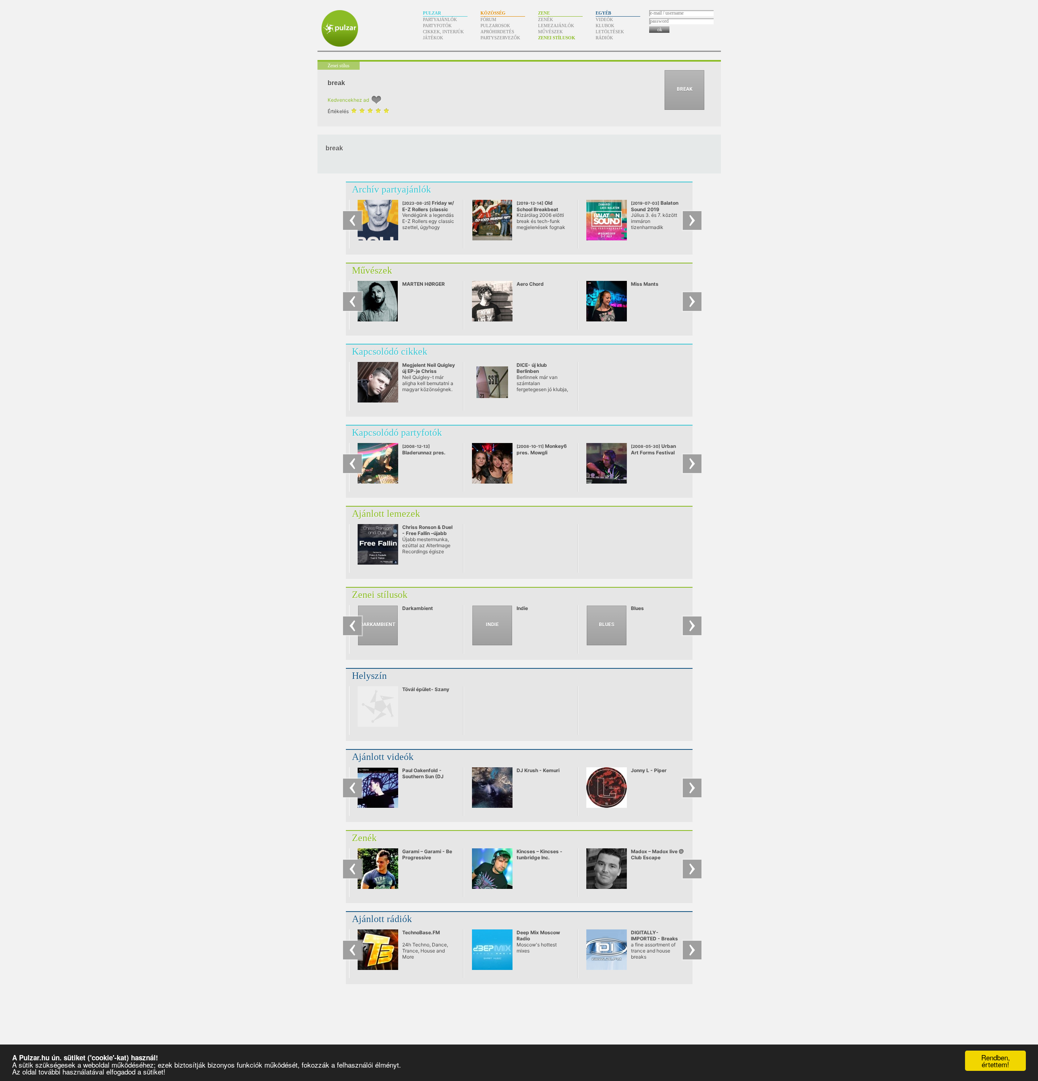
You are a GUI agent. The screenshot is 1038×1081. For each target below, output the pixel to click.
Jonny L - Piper (649, 770)
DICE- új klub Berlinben (532, 368)
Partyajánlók (440, 19)
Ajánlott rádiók (382, 919)
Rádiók (604, 37)
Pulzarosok (495, 25)
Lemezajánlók (556, 25)
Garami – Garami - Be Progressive (427, 854)
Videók (604, 19)
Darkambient (417, 608)
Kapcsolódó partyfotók (397, 432)
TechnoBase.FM (421, 932)
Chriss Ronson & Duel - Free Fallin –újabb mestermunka (427, 533)
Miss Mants (644, 284)
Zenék (545, 19)
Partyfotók (437, 25)
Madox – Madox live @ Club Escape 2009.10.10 (657, 857)
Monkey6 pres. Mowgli (542, 449)
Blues (637, 608)
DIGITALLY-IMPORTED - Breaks (654, 935)
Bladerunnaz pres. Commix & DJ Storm (426, 453)
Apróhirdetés (497, 31)
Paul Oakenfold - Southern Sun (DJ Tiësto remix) (423, 776)
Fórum (488, 19)
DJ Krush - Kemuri (538, 770)
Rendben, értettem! (995, 1060)
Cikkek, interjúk (443, 31)
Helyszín (369, 675)
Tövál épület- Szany (425, 689)
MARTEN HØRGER (423, 284)
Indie (522, 608)
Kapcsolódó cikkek (389, 351)
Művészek (550, 31)
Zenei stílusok (556, 37)
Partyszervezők (500, 37)
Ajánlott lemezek (386, 513)
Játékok (433, 37)
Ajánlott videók (383, 756)
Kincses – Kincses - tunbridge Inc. (539, 854)
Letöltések (610, 31)
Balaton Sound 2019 (654, 209)
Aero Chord (530, 284)
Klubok (605, 25)
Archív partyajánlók (391, 189)
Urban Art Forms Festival (653, 449)
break (336, 82)
